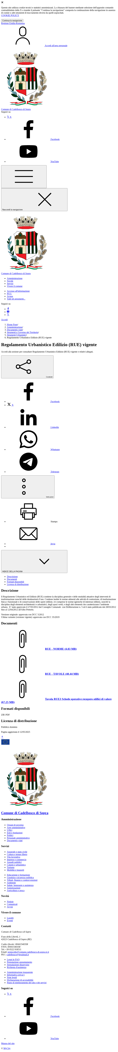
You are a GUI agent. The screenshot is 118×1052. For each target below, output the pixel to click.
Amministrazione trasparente (20, 972)
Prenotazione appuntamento (19, 962)
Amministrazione (14, 327)
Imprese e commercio (16, 859)
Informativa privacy (16, 975)
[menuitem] (33, 401)
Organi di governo (15, 825)
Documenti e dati (14, 330)
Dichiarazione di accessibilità (20, 980)
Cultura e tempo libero (17, 854)
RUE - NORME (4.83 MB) (61, 648)
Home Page (12, 324)
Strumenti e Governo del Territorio (22, 332)
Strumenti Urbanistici (16, 335)
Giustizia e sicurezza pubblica (20, 877)
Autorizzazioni (13, 888)
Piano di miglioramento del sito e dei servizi (26, 982)
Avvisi (10, 907)
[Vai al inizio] (2, 737)
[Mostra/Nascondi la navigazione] (24, 176)
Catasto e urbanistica (16, 865)
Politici (10, 835)
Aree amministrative (16, 827)
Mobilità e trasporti (15, 870)
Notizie (10, 901)
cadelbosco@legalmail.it (18, 954)
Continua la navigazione (12, 20)
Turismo (10, 867)
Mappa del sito (8, 1043)
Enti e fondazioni (14, 832)
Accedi (4, 319)
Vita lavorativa (13, 857)
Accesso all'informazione (18, 291)
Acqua (10, 296)
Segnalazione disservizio (18, 964)
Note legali (12, 977)
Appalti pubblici (14, 862)
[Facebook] (8, 309)
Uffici (9, 830)
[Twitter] (8, 315)
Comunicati (12, 904)
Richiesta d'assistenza (16, 967)
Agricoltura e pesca (15, 890)
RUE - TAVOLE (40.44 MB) (62, 673)
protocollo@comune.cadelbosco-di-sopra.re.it (28, 952)
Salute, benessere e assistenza (20, 885)
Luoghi (10, 918)
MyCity (7, 1048)
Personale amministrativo (18, 838)
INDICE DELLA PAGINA (12, 571)
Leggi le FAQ (13, 959)
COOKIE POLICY (10, 15)
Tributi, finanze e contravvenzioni (22, 880)
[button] (14, 278)
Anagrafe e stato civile (17, 852)
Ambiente (11, 882)
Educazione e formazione (18, 875)
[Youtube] (8, 312)
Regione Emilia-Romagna (13, 23)
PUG (9, 293)
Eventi (10, 920)
